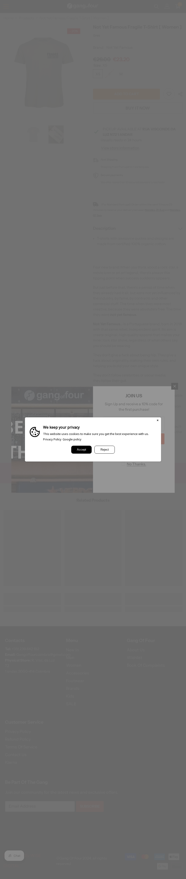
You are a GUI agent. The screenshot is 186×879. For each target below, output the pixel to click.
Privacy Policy (52, 439)
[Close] (157, 420)
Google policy (72, 439)
